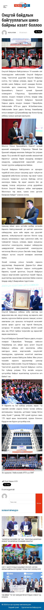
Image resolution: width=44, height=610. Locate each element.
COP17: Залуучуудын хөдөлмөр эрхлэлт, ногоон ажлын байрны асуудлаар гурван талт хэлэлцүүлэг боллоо (21, 569)
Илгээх (39, 503)
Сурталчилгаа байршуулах (31, 607)
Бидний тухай (14, 607)
